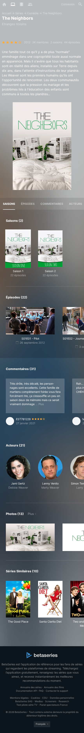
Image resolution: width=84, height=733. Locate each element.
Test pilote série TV (26, 704)
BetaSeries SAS (23, 701)
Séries (19, 13)
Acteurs (75, 203)
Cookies (35, 697)
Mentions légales (19, 697)
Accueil (6, 13)
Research (64, 701)
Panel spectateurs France (54, 704)
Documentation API (26, 690)
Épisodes (28, 203)
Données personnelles (62, 697)
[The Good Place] (18, 599)
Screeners (50, 701)
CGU (44, 697)
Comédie (32, 13)
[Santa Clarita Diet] (50, 599)
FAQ (41, 690)
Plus (31, 514)
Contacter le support (57, 690)
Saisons (9, 203)
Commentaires (51, 203)
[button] (18, 474)
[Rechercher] (80, 4)
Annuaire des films (54, 687)
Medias (39, 701)
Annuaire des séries (31, 687)
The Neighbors (52, 13)
